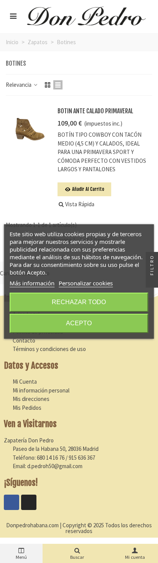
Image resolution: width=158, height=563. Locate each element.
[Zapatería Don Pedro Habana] (86, 15)
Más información (32, 283)
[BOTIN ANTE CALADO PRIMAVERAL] (29, 127)
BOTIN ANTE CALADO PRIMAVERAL (95, 111)
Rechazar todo (79, 302)
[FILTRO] (152, 281)
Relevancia (19, 84)
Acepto (79, 323)
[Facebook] (11, 502)
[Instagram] (28, 502)
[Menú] (13, 15)
